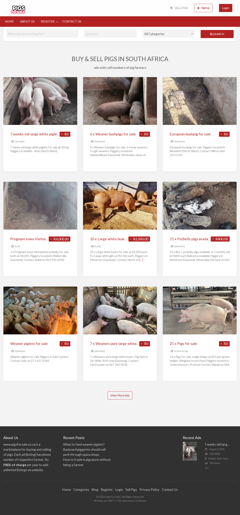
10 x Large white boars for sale (114, 239)
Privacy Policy (149, 490)
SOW (17, 246)
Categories (81, 490)
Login (225, 8)
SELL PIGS (181, 8)
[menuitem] (179, 8)
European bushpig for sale (190, 134)
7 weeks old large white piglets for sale (41, 134)
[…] (141, 259)
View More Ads (120, 395)
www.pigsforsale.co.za (19, 444)
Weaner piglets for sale (29, 343)
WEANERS (99, 141)
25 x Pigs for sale (183, 343)
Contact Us (170, 490)
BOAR (97, 246)
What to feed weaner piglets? (83, 444)
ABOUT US (27, 21)
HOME (9, 21)
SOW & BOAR (181, 351)
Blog (95, 490)
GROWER (20, 141)
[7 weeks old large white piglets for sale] (190, 451)
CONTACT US (71, 21)
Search (218, 34)
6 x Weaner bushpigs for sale (113, 134)
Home (66, 490)
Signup (205, 7)
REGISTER (48, 21)
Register (107, 490)
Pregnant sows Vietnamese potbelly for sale (45, 239)
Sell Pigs (131, 490)
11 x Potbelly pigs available (191, 239)
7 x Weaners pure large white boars (118, 343)
